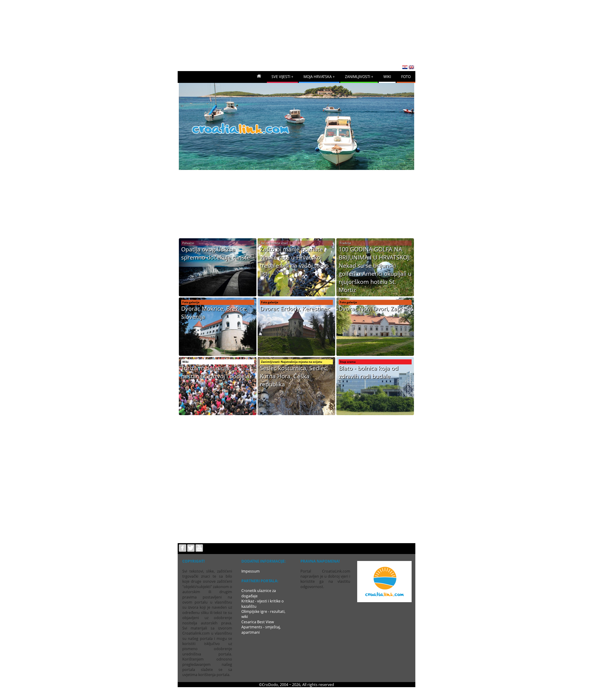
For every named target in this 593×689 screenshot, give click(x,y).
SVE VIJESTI (280, 76)
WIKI (387, 76)
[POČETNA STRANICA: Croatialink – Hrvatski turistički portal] (259, 75)
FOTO (406, 76)
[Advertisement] (296, 31)
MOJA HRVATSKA (317, 76)
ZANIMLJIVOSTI (357, 76)
